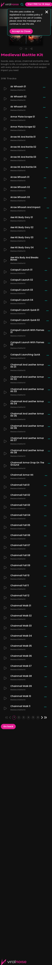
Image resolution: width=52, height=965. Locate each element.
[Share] (31, 48)
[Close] (46, 12)
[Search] (22, 4)
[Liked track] (20, 48)
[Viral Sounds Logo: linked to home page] (10, 4)
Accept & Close (21, 31)
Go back (8, 727)
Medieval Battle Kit (17, 91)
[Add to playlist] (26, 48)
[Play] (5, 88)
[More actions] (44, 87)
